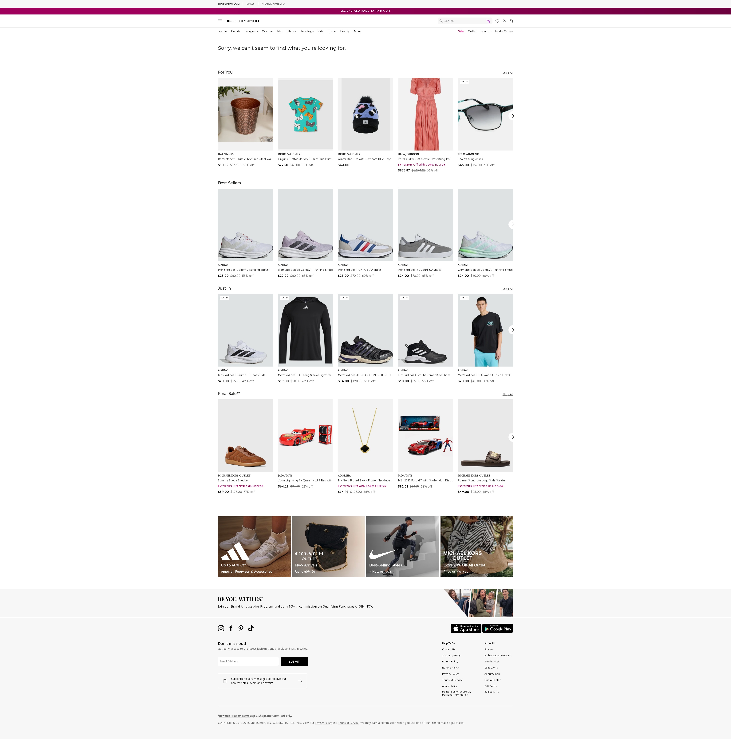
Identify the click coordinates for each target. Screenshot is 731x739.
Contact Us (448, 649)
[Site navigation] (220, 21)
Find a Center (504, 31)
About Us (490, 643)
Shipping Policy (451, 655)
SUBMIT (294, 661)
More (357, 31)
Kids (320, 31)
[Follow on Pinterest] (241, 630)
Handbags (307, 31)
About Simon (492, 674)
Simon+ (486, 31)
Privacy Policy (450, 674)
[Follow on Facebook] (231, 630)
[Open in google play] (497, 632)
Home (331, 31)
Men (280, 31)
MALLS (251, 3)
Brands (235, 31)
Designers (251, 31)
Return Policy (450, 661)
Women (267, 31)
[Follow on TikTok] (251, 630)
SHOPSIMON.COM (228, 4)
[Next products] (513, 115)
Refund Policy (450, 667)
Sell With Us (491, 692)
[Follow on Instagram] (221, 630)
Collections (491, 667)
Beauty (345, 31)
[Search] (465, 21)
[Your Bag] (511, 22)
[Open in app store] (466, 632)
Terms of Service (452, 680)
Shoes (291, 31)
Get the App (491, 661)
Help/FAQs (448, 643)
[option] (246, 122)
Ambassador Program (497, 655)
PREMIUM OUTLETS (273, 3)
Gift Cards (490, 686)
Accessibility (449, 686)
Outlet (472, 31)
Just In (222, 31)
